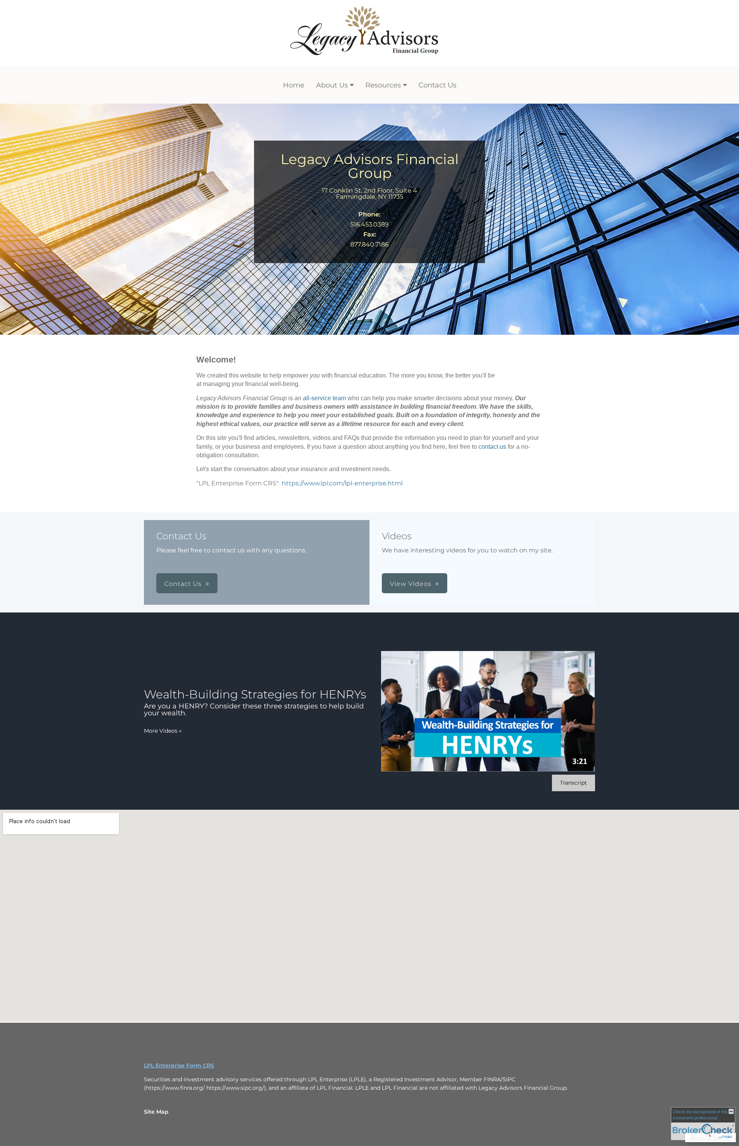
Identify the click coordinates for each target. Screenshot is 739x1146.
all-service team (324, 398)
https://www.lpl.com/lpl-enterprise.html (342, 483)
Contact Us (437, 85)
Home (293, 85)
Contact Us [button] (183, 583)
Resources (383, 85)
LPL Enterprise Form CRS (179, 1065)
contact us (492, 446)
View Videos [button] (410, 583)
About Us (332, 85)
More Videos (163, 730)
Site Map (156, 1111)
